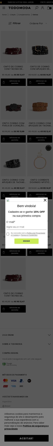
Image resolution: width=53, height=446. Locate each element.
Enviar (26, 241)
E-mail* (10, 222)
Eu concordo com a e (28, 234)
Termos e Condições (29, 235)
